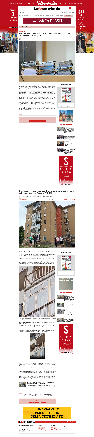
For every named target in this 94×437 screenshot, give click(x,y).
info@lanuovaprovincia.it (42, 428)
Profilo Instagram (23, 7)
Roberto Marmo (37, 394)
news (24, 114)
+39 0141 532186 (42, 427)
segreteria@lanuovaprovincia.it (43, 429)
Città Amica (50, 395)
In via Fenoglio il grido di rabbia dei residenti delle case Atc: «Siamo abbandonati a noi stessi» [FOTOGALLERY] (69, 298)
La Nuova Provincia (26, 26)
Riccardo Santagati (25, 199)
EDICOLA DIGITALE (65, 13)
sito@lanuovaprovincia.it (42, 430)
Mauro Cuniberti (27, 393)
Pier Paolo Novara (49, 393)
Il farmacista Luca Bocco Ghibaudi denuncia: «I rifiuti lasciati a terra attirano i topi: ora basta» (69, 306)
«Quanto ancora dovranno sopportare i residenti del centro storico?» (69, 320)
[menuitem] (24, 16)
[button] (73, 8)
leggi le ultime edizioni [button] (66, 103)
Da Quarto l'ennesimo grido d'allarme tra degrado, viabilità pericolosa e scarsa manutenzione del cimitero (68, 313)
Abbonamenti (71, 12)
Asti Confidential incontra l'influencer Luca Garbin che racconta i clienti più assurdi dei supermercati (69, 138)
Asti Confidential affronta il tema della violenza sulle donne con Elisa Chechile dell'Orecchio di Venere (69, 151)
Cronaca (33, 26)
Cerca (70, 8)
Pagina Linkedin (28, 7)
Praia (43, 395)
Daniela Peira (24, 39)
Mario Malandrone (48, 394)
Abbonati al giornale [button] (65, 106)
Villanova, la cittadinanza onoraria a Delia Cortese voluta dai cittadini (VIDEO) (69, 144)
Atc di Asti (26, 395)
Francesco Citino (27, 394)
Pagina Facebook (21, 7)
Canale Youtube (25, 7)
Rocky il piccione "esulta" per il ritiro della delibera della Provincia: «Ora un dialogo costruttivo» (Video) (69, 130)
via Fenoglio (35, 395)
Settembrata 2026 (25, 13)
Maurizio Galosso (38, 393)
